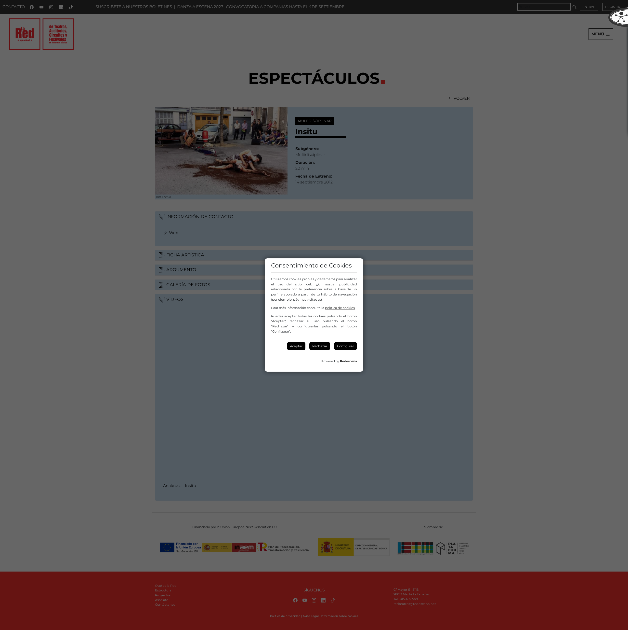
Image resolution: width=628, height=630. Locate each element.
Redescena (348, 361)
